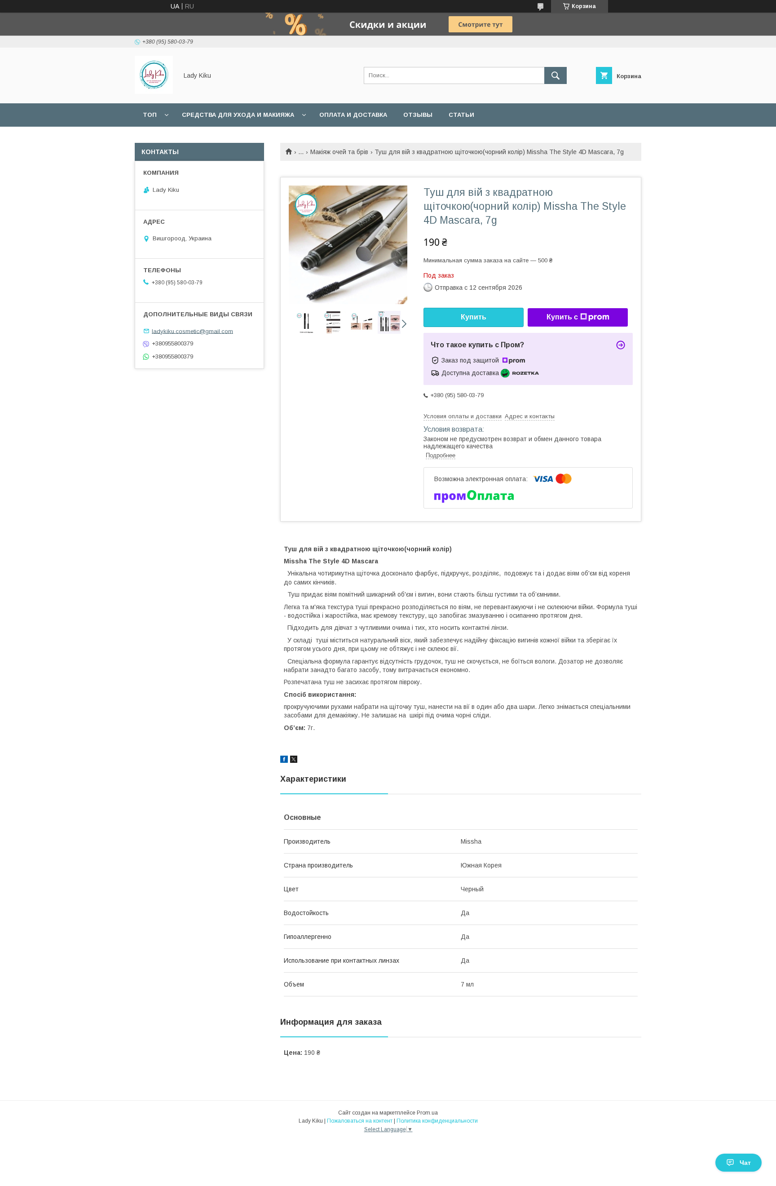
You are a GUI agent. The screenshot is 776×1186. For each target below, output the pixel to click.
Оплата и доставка (353, 114)
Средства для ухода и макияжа (238, 114)
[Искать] (555, 75)
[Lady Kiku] (154, 91)
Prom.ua (427, 1113)
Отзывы (417, 114)
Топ (150, 114)
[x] (293, 760)
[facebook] (284, 760)
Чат (745, 1162)
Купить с (562, 317)
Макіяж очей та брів (339, 151)
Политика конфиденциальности (437, 1121)
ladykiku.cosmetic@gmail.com (192, 330)
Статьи (461, 114)
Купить (473, 317)
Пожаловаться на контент (359, 1121)
